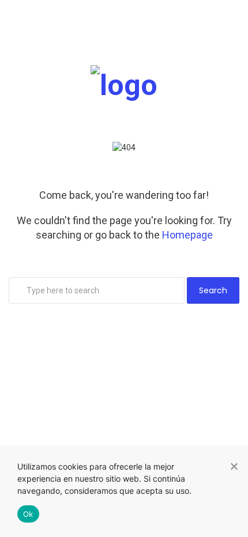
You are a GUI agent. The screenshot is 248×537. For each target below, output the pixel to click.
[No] (233, 466)
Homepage (187, 235)
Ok (28, 514)
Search (213, 290)
